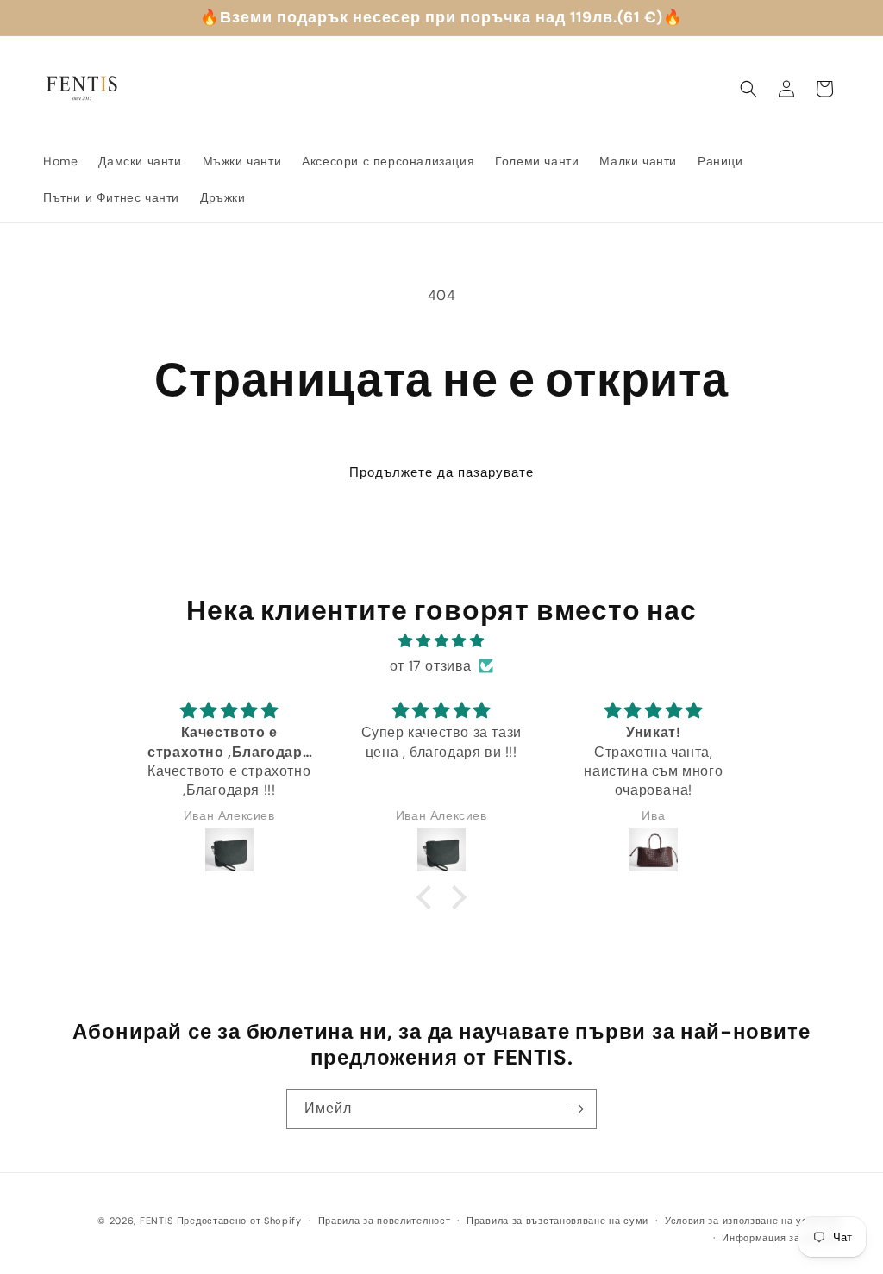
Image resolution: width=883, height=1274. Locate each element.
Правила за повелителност (384, 1221)
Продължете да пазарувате (441, 472)
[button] (748, 89)
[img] (441, 641)
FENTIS (156, 1221)
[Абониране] (577, 1109)
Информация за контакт (781, 1238)
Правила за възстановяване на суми (557, 1221)
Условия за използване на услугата (752, 1221)
